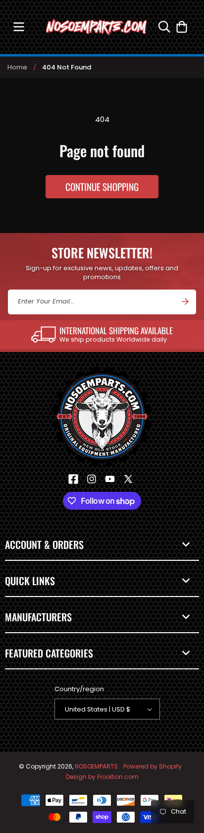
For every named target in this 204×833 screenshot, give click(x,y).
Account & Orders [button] (44, 544)
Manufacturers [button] (38, 616)
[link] (102, 334)
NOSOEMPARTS (96, 766)
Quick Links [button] (30, 580)
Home (17, 67)
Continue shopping (102, 186)
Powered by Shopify (152, 766)
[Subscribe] (185, 301)
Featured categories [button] (49, 653)
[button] (18, 27)
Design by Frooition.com (102, 777)
